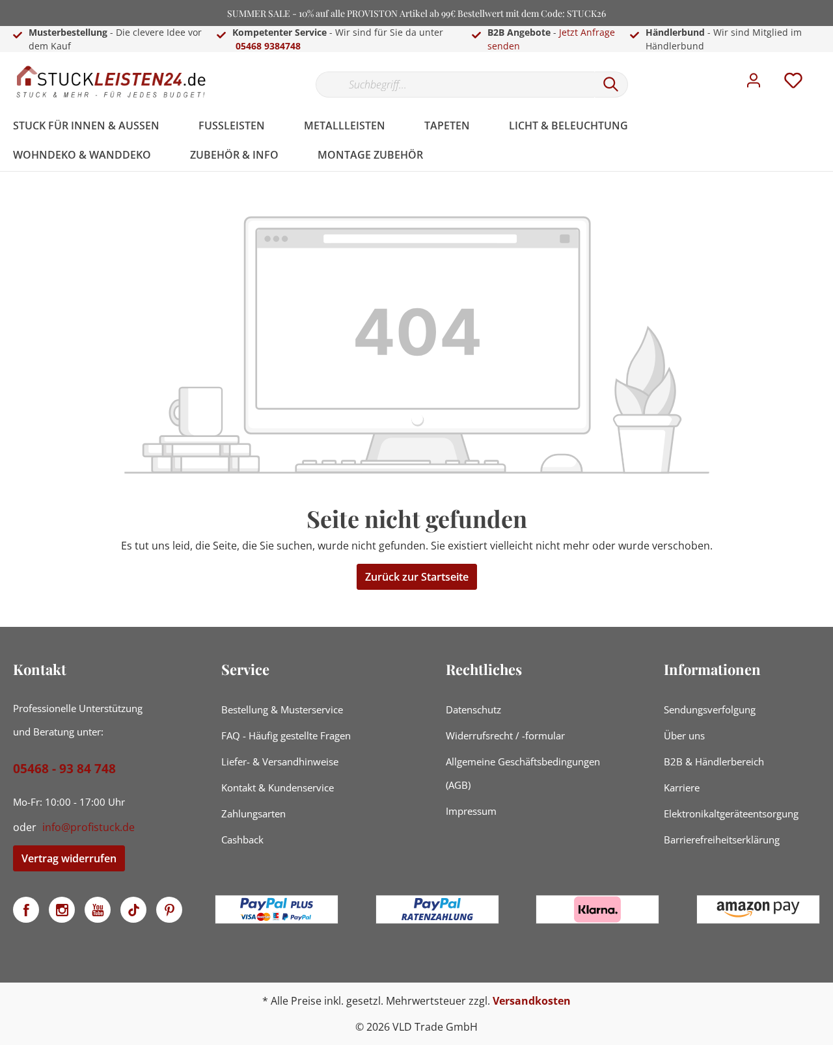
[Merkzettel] (793, 84)
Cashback (242, 839)
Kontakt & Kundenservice (277, 787)
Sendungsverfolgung (710, 709)
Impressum (471, 810)
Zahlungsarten (253, 813)
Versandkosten (532, 1001)
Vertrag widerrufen (68, 858)
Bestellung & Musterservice (282, 709)
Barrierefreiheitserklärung (722, 839)
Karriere (682, 787)
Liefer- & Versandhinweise (279, 761)
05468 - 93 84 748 (64, 768)
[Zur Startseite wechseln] (110, 81)
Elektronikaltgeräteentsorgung (731, 813)
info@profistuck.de (88, 827)
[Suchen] (611, 85)
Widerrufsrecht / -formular (505, 735)
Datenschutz (473, 709)
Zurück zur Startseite (417, 577)
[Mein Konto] (753, 84)
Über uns (684, 735)
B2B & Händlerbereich (714, 761)
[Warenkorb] (825, 71)
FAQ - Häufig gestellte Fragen (286, 735)
